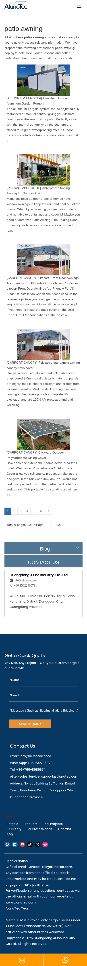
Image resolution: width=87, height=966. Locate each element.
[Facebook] (7, 844)
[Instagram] (45, 844)
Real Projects (53, 824)
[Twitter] (37, 844)
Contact (64, 829)
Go (58, 524)
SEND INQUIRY (30, 724)
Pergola (12, 824)
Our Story (14, 829)
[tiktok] (30, 844)
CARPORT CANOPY (22, 278)
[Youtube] (22, 844)
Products (30, 824)
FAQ (10, 834)
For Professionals (40, 829)
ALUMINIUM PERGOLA (24, 98)
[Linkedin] (15, 844)
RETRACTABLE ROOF (24, 188)
